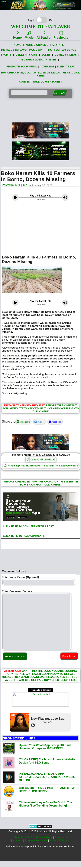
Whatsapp (24, 421)
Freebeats (60, 37)
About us (19, 837)
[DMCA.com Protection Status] (40, 827)
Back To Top (69, 656)
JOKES (46, 54)
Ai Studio (43, 37)
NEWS (17, 44)
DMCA (30, 837)
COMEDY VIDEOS (66, 54)
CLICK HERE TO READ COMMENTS (23, 535)
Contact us (61, 837)
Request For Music (36, 840)
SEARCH (59, 93)
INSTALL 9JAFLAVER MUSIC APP (22, 49)
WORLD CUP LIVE (36, 44)
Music (29, 37)
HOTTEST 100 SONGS (62, 49)
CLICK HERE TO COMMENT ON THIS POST (28, 526)
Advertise (17, 840)
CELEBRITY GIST (26, 54)
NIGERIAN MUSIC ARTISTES (39, 59)
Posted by (8, 185)
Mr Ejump (21, 185)
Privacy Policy (44, 837)
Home (17, 37)
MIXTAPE (58, 44)
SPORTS (6, 54)
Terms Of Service (60, 840)
